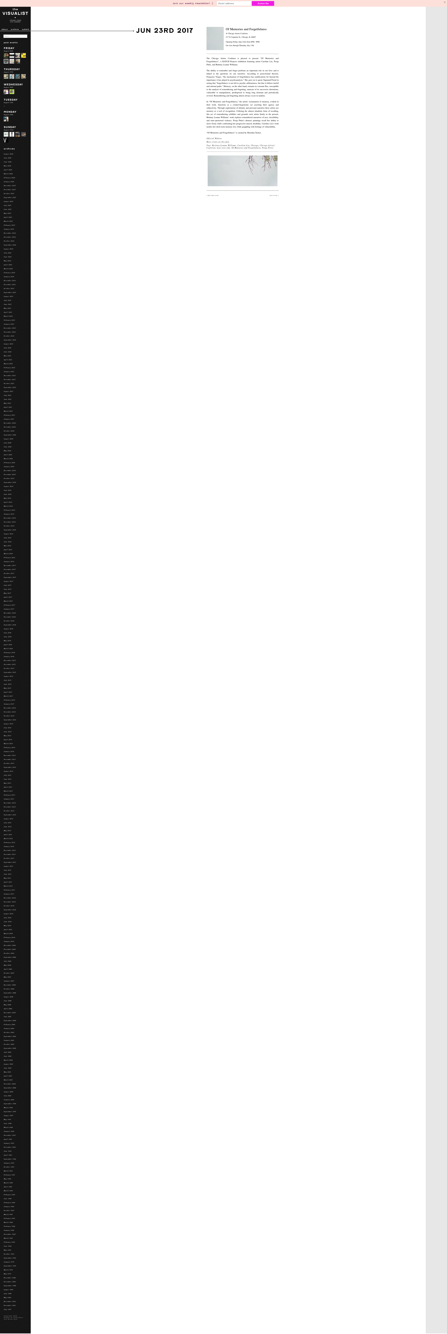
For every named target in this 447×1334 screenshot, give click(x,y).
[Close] (445, 2)
